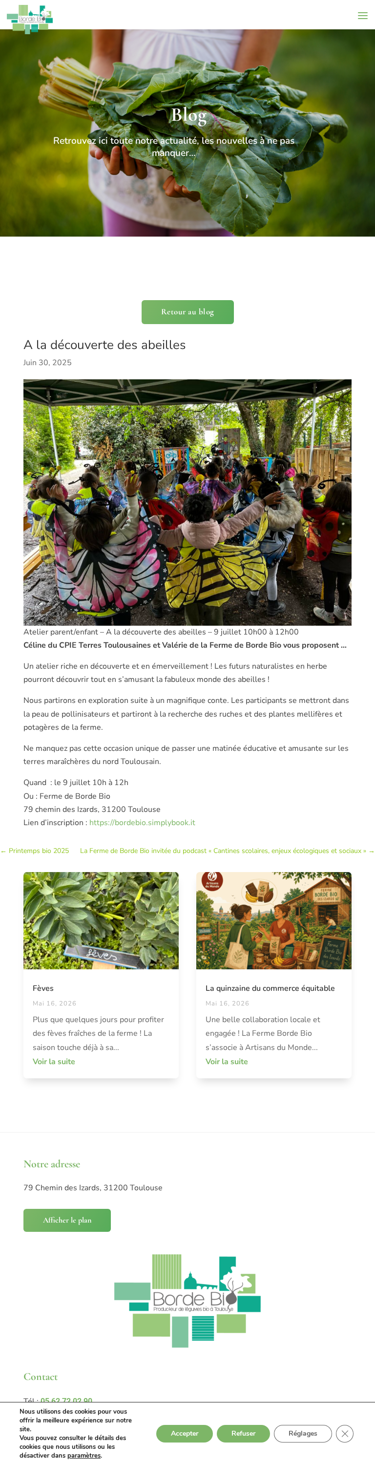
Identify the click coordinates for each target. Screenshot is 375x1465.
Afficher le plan (67, 1220)
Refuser (243, 1433)
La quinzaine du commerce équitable (270, 988)
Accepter (184, 1433)
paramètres (84, 1455)
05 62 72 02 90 (66, 1401)
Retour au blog (187, 311)
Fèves (43, 988)
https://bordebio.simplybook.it (141, 822)
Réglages (303, 1433)
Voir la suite (54, 1061)
